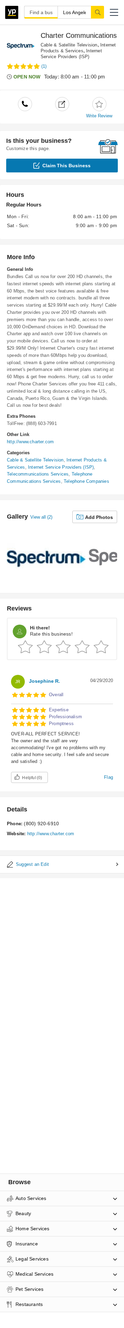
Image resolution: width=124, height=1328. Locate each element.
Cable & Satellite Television (69, 44)
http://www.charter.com (30, 441)
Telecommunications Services (38, 474)
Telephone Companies (86, 481)
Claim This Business (66, 165)
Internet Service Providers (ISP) (61, 467)
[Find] (97, 12)
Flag (108, 777)
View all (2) (41, 517)
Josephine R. (44, 681)
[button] (114, 12)
